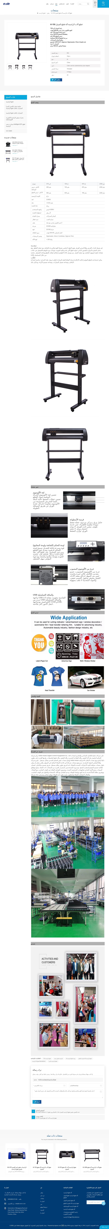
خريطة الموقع (43, 1207)
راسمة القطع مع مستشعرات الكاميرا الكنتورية (71, 1213)
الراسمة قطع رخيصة (58, 1058)
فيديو (68, 3)
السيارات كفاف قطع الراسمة (14, 113)
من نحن (52, 3)
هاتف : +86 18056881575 (14, 1199)
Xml (84, 1225)
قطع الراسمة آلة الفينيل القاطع (85, 1058)
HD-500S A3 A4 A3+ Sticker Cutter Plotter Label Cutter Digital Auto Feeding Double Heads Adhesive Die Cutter (18, 143)
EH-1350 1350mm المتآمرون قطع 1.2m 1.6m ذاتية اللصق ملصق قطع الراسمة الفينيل (18, 151)
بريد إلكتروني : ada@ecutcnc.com (16, 1203)
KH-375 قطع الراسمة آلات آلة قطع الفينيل (67, 1168)
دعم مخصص (62, 3)
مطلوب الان (57, 79)
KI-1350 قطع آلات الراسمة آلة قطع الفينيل (42, 1168)
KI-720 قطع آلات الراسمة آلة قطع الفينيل (47, 1079)
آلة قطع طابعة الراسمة (69, 1209)
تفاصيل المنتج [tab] (35, 97)
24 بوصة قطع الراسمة (70, 1058)
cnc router (9, 131)
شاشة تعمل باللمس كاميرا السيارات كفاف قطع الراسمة (14, 107)
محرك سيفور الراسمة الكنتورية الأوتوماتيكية (15, 118)
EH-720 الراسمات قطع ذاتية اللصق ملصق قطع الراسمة (18, 158)
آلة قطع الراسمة (68, 1192)
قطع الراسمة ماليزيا (53, 1061)
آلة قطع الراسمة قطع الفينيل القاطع (71, 1196)
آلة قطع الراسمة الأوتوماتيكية (71, 1206)
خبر (41, 1204)
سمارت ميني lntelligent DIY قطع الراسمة (15, 125)
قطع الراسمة (42, 13)
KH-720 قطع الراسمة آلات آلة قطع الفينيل (92, 1168)
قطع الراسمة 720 (47, 1058)
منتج (56, 3)
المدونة (42, 1210)
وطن (47, 3)
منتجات (42, 1198)
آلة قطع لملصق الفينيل (69, 1200)
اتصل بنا (72, 3)
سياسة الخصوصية (95, 1225)
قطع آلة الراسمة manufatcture (38, 1061)
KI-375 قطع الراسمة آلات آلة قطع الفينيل (17, 1168)
